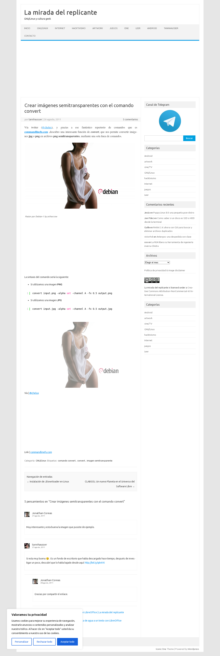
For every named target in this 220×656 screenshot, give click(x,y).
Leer (138, 28)
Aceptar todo (67, 641)
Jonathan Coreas (42, 513)
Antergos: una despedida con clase (174, 236)
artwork (97, 28)
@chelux (47, 127)
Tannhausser (171, 28)
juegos (113, 28)
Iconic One (161, 649)
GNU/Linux (42, 28)
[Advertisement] (110, 69)
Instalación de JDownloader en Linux (48, 481)
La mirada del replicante (60, 12)
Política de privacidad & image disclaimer (164, 270)
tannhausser (35, 119)
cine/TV (148, 167)
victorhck (148, 236)
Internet (60, 28)
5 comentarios (130, 119)
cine (126, 28)
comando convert (67, 460)
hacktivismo (79, 28)
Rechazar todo (44, 641)
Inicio (27, 28)
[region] (44, 629)
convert (81, 460)
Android (152, 28)
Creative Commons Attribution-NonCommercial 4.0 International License (169, 291)
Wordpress (193, 649)
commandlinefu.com (36, 132)
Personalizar (21, 641)
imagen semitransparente (99, 460)
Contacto (30, 36)
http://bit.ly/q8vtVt (95, 562)
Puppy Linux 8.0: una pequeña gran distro (173, 212)
